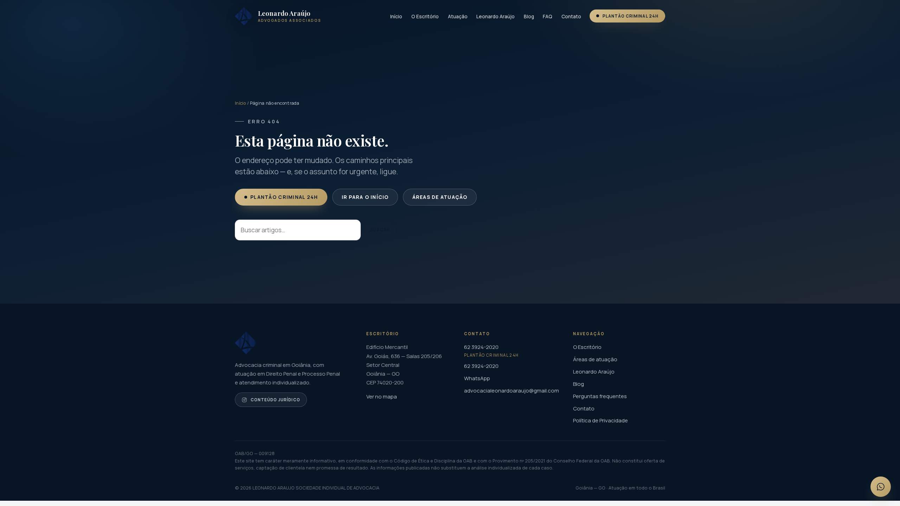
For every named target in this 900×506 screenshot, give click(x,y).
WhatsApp (477, 378)
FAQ (547, 16)
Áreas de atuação (439, 197)
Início (396, 16)
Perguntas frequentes (600, 396)
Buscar (380, 230)
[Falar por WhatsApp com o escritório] (880, 486)
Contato (571, 16)
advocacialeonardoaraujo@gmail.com (511, 390)
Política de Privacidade (600, 420)
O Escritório (425, 16)
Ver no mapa (381, 396)
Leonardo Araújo (495, 16)
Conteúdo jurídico (275, 399)
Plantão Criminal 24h (630, 16)
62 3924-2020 (481, 366)
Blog (529, 16)
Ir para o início (364, 197)
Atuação (458, 16)
